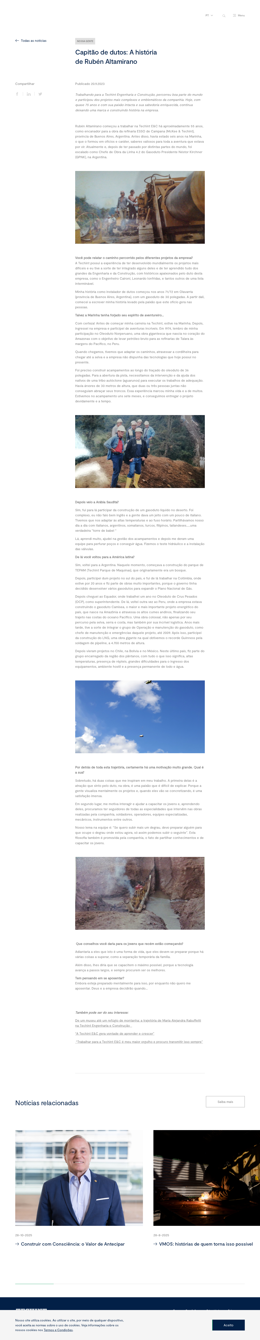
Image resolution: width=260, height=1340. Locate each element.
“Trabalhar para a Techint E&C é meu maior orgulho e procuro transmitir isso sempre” (139, 1041)
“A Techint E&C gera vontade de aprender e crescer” (114, 1033)
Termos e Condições (58, 1330)
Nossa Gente (85, 41)
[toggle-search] (224, 15)
